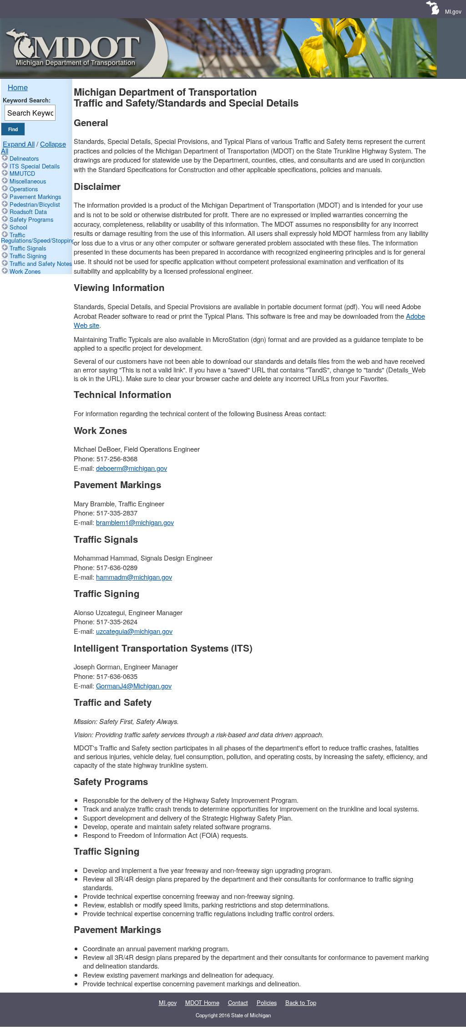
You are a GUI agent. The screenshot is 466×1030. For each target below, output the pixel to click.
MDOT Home (202, 1002)
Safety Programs (31, 219)
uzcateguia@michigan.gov (134, 631)
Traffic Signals (28, 248)
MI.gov (453, 11)
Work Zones (25, 271)
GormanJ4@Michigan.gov (134, 685)
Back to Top (300, 1002)
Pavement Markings (35, 196)
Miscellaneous (28, 181)
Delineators (24, 158)
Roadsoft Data (28, 211)
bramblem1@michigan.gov (135, 522)
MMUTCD (22, 173)
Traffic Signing (28, 255)
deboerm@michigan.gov (131, 468)
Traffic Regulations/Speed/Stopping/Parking (48, 237)
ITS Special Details (35, 166)
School (18, 227)
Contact (238, 1002)
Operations (24, 188)
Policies (267, 1002)
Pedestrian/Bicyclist (35, 204)
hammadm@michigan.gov (134, 576)
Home (18, 87)
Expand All (19, 143)
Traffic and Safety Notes (41, 263)
